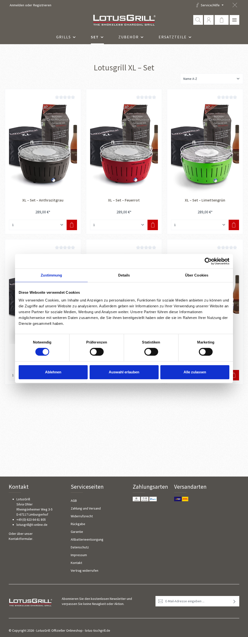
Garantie (77, 531)
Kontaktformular (20, 538)
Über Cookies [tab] (196, 275)
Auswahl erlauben (124, 372)
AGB (74, 500)
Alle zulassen (195, 372)
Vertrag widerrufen (84, 570)
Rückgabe (78, 524)
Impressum (79, 555)
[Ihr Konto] (209, 20)
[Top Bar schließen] (234, 5)
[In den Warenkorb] (72, 225)
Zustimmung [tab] (51, 275)
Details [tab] (124, 275)
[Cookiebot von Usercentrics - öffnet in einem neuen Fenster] (208, 261)
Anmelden (17, 5)
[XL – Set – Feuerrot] (124, 143)
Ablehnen (53, 372)
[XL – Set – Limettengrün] (205, 143)
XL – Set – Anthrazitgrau (42, 200)
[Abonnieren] (234, 601)
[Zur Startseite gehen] (124, 19)
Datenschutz (80, 547)
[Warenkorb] (222, 20)
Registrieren (42, 5)
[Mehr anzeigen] (234, 20)
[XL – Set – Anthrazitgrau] (43, 143)
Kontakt (76, 563)
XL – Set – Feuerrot (124, 200)
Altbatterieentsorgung (87, 539)
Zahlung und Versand (86, 508)
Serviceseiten (87, 486)
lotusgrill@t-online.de (31, 524)
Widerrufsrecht (82, 516)
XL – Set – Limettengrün (205, 200)
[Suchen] (198, 20)
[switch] (97, 352)
